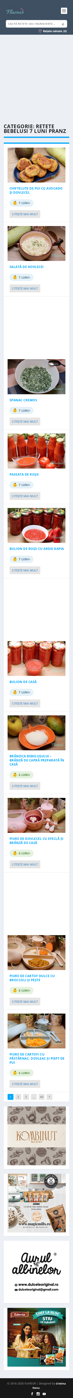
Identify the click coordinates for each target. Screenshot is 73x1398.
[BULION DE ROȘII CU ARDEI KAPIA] (37, 525)
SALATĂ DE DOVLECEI (27, 267)
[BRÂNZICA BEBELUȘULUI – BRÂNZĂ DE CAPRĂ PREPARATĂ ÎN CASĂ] (37, 732)
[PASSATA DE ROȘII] (37, 450)
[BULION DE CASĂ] (37, 658)
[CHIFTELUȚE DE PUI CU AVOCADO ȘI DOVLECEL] (37, 165)
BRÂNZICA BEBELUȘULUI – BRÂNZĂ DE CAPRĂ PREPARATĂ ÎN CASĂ (37, 760)
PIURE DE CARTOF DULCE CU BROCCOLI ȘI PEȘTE (32, 978)
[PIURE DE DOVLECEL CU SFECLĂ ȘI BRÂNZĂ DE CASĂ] (37, 815)
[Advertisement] (36, 79)
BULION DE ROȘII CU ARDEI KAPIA (37, 549)
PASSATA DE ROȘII (24, 474)
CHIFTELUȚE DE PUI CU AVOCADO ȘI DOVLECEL (36, 190)
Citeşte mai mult (25, 214)
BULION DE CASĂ (23, 682)
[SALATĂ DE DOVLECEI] (37, 243)
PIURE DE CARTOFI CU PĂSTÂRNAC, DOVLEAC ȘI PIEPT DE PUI (37, 1058)
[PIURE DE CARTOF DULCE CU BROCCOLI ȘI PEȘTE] (37, 952)
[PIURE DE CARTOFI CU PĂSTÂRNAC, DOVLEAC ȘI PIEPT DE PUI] (37, 1031)
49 (41, 1097)
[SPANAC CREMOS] (37, 376)
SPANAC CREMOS (23, 400)
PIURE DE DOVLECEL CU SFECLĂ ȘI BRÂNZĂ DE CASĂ (36, 841)
